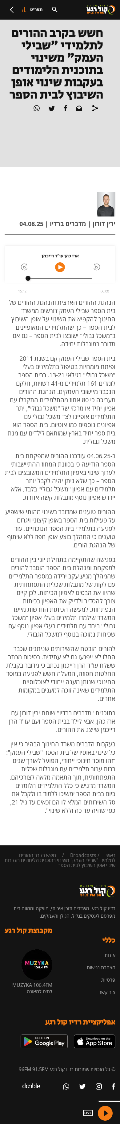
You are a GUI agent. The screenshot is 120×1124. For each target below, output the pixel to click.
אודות (110, 955)
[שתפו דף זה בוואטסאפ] (37, 109)
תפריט (36, 9)
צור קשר (107, 992)
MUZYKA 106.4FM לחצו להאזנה (32, 988)
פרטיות (108, 979)
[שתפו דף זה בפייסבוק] (64, 109)
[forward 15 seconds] (23, 267)
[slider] (28, 278)
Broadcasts (83, 855)
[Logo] (100, 10)
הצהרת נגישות (101, 967)
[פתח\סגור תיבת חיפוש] (55, 9)
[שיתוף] (95, 109)
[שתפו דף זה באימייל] (78, 109)
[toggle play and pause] (60, 267)
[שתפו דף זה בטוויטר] (51, 109)
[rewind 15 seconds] (96, 267)
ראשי (110, 855)
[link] (94, 1037)
